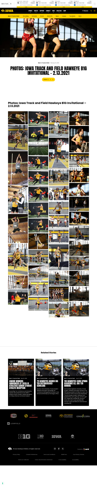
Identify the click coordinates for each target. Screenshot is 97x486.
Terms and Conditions (49, 454)
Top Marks (72, 16)
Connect (48, 11)
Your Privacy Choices (78, 454)
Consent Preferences (31, 454)
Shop (64, 11)
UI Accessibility (62, 459)
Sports (30, 11)
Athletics (59, 11)
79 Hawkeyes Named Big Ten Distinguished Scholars (47, 383)
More (80, 16)
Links (26, 7)
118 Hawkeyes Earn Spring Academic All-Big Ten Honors (75, 383)
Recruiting (25, 16)
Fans (53, 11)
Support (42, 11)
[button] (95, 4)
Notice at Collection (23, 459)
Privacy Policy (16, 454)
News (57, 16)
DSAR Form (64, 454)
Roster (42, 16)
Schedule (34, 16)
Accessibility (75, 459)
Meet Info (49, 16)
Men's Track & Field (43, 63)
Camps (64, 16)
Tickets (36, 11)
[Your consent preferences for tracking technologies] (2, 483)
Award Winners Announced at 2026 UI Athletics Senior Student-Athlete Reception (21, 384)
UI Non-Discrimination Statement (44, 459)
